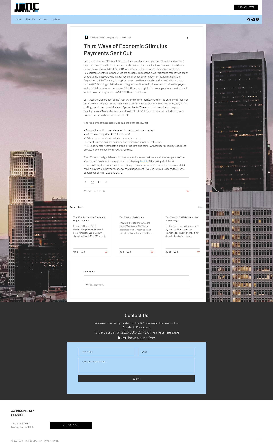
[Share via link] (106, 182)
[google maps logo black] (257, 19)
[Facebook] (248, 19)
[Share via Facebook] (85, 182)
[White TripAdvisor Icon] (259, 441)
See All (200, 207)
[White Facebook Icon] (255, 441)
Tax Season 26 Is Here (131, 217)
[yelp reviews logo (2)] (253, 19)
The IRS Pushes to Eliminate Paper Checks (89, 219)
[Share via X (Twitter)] (92, 182)
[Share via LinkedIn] (99, 182)
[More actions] (187, 37)
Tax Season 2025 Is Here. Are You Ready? (182, 219)
